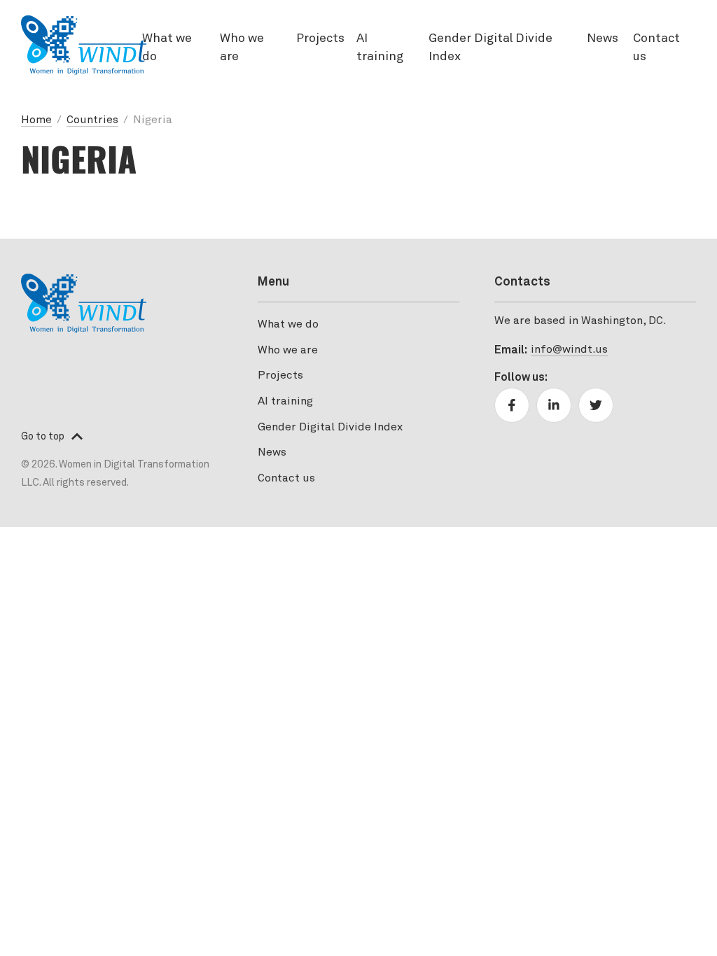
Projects (320, 39)
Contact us (656, 48)
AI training (379, 48)
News (602, 39)
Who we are (242, 48)
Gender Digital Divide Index (490, 48)
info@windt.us (569, 350)
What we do (167, 48)
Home (36, 120)
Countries (92, 120)
